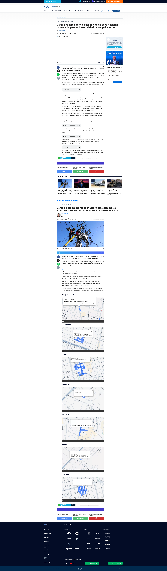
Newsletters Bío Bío (86, 1)
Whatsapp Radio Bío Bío (116, 563)
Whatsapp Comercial (93, 563)
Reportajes (47, 554)
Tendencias (76, 10)
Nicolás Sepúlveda (63, 30)
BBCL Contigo (96, 10)
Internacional (58, 10)
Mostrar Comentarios (80, 163)
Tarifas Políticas (47, 562)
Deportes (71, 10)
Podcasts (46, 10)
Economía (65, 10)
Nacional (52, 10)
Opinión (82, 10)
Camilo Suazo (64, 213)
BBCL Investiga (88, 10)
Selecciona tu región (51, 1)
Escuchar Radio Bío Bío (115, 1)
